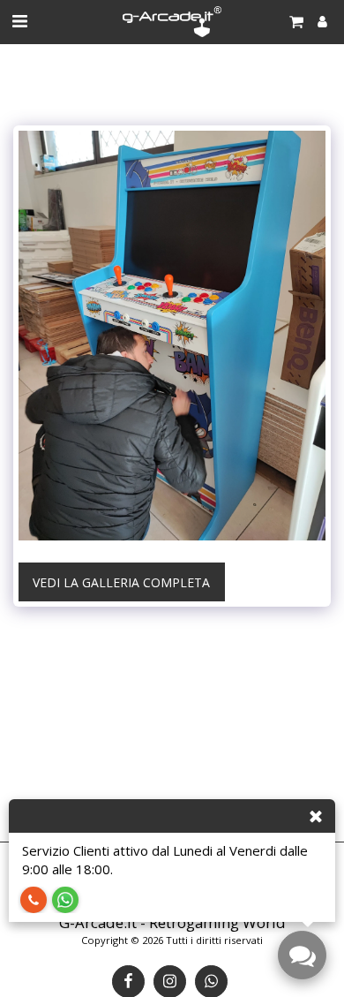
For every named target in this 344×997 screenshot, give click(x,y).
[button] (19, 21)
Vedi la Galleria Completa (121, 582)
